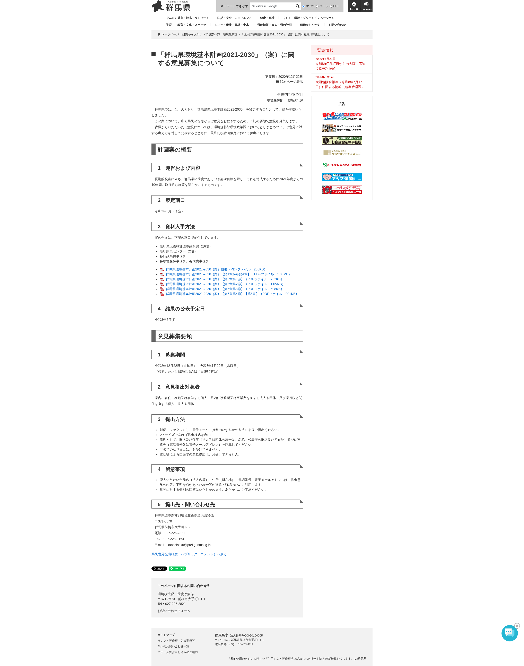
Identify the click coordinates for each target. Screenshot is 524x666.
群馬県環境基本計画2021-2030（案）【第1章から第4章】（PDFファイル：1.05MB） (229, 274)
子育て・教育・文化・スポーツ (186, 24)
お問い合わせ (337, 24)
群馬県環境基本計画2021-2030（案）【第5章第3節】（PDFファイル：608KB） (225, 289)
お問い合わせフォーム (174, 611)
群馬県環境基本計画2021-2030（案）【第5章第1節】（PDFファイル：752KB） (225, 279)
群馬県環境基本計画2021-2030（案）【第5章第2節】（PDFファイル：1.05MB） (225, 284)
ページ (324, 6)
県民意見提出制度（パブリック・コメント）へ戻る (189, 554)
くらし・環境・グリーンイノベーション (308, 17)
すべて (310, 6)
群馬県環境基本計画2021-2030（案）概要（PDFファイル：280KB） (216, 269)
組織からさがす (310, 24)
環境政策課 (230, 34)
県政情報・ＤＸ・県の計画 (274, 24)
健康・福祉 (267, 17)
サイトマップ (166, 635)
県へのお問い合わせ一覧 (173, 646)
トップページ (170, 34)
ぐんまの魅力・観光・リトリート (187, 17)
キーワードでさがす (234, 6)
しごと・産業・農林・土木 (232, 24)
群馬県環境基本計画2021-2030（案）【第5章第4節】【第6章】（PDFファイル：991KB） (232, 294)
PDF (336, 6)
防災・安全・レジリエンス (234, 17)
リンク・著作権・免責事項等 (176, 640)
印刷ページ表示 (291, 81)
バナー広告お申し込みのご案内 (178, 652)
